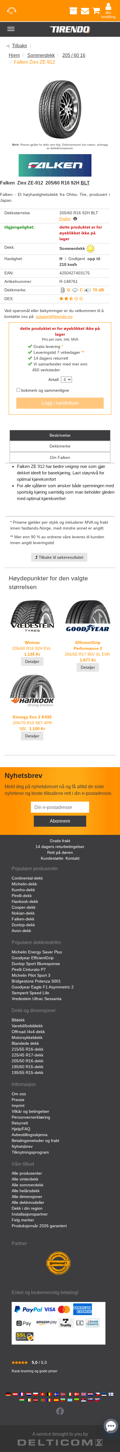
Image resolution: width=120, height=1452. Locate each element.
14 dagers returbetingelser (60, 846)
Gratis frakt (60, 840)
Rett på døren (60, 852)
